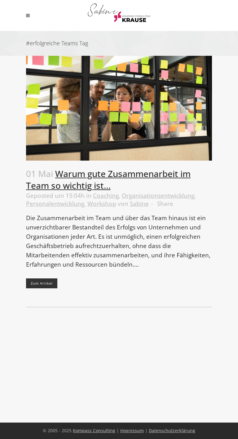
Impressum (132, 430)
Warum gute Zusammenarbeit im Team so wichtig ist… (108, 180)
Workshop (101, 204)
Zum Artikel (42, 283)
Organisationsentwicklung (158, 196)
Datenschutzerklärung (172, 430)
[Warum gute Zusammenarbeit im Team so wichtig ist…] (119, 108)
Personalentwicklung (55, 204)
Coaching (106, 196)
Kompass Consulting (94, 430)
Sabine (139, 204)
